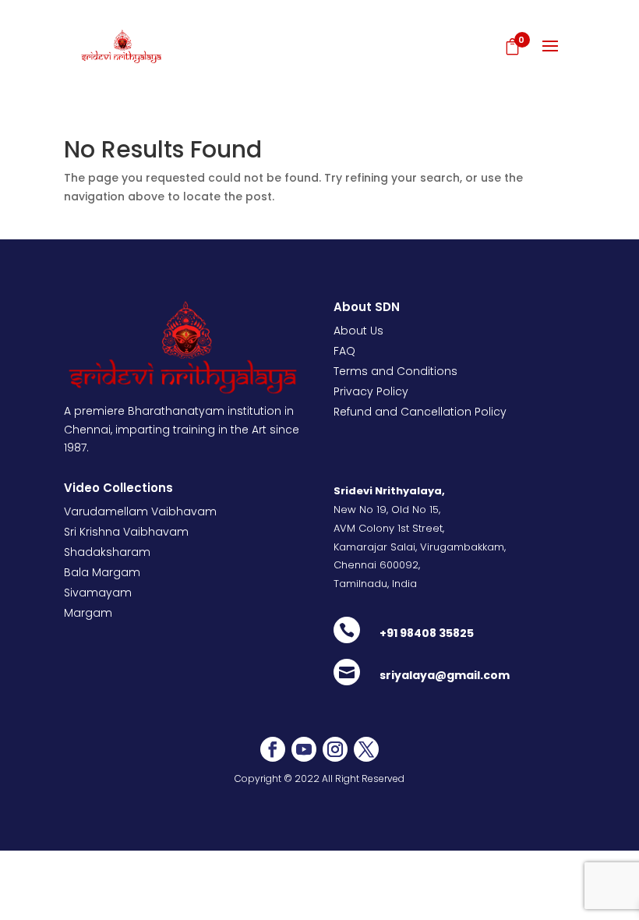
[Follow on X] (366, 749)
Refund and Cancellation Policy (420, 411)
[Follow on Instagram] (335, 749)
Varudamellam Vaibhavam (140, 511)
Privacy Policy (371, 391)
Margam (88, 613)
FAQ (344, 351)
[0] (509, 48)
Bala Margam (102, 572)
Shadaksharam (107, 552)
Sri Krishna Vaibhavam (126, 532)
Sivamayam (98, 592)
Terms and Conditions (395, 371)
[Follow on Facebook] (272, 749)
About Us (358, 330)
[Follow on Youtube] (303, 749)
